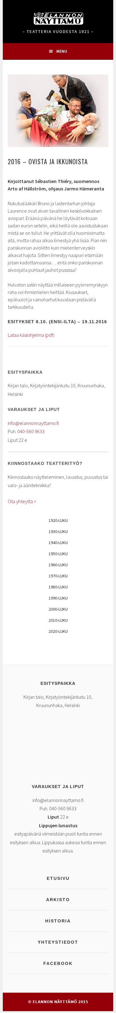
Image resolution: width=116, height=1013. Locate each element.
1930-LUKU (58, 531)
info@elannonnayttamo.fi (33, 423)
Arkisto (58, 899)
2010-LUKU (58, 620)
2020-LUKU (58, 631)
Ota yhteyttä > (22, 501)
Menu (61, 51)
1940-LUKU (58, 542)
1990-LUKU (58, 598)
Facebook (58, 963)
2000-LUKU (58, 609)
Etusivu (58, 878)
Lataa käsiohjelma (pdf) (31, 335)
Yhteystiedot (58, 942)
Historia (58, 920)
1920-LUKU (58, 520)
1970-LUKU (58, 576)
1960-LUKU (58, 565)
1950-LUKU (58, 553)
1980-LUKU (58, 587)
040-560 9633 (31, 431)
